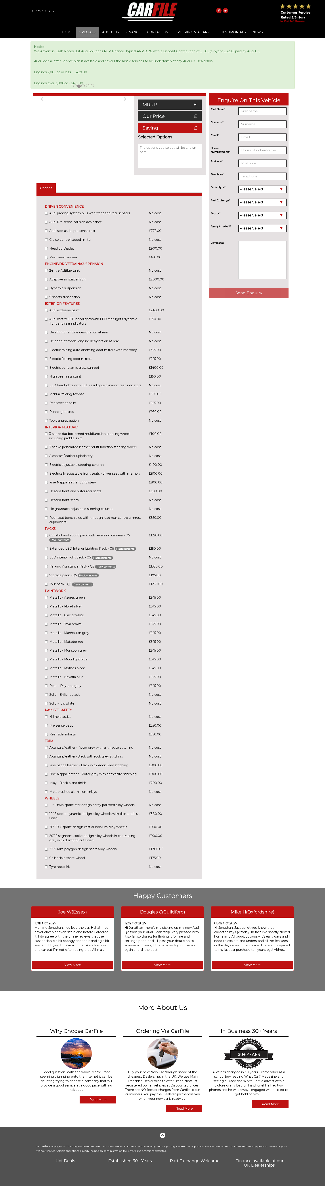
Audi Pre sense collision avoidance (75, 222)
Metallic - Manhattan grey (69, 633)
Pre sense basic (61, 725)
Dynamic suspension (65, 288)
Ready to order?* (221, 226)
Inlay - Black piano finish (67, 783)
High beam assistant (65, 376)
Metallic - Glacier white (66, 615)
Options (46, 188)
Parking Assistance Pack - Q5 (82, 566)
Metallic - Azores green (67, 598)
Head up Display (62, 248)
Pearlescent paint (62, 403)
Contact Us (157, 32)
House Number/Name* (220, 150)
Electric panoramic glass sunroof (74, 368)
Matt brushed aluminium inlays (73, 792)
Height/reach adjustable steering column (81, 509)
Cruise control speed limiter (70, 240)
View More (72, 965)
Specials (87, 32)
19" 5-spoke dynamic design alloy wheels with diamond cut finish (94, 816)
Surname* (217, 122)
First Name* (218, 109)
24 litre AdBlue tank (64, 271)
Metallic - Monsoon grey (68, 650)
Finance (133, 32)
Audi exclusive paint (64, 310)
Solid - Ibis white (61, 703)
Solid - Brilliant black (64, 695)
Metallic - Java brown (65, 624)
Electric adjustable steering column (76, 465)
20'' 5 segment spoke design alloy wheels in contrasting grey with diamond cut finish (92, 838)
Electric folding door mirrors (70, 359)
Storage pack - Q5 (73, 575)
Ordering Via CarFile (195, 32)
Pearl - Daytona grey (65, 686)
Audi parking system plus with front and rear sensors (89, 213)
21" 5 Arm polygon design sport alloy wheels (83, 849)
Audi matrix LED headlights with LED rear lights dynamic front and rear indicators (93, 321)
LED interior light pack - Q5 (80, 557)
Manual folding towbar (66, 394)
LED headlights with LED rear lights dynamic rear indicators (95, 385)
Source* (215, 213)
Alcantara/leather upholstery (71, 456)
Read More (98, 1100)
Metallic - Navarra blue (66, 677)
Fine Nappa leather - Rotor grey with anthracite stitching (93, 774)
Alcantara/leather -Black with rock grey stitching (86, 756)
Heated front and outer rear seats (75, 491)
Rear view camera (63, 257)
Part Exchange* (220, 200)
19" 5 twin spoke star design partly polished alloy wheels (91, 805)
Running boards (61, 412)
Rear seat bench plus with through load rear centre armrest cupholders (95, 520)
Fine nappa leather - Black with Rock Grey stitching (88, 765)
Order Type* (218, 187)
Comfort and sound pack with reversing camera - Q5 (89, 537)
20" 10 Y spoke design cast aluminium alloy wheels (88, 827)
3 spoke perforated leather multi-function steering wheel (93, 447)
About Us (110, 32)
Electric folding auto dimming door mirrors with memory (93, 350)
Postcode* (217, 161)
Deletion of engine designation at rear (78, 332)
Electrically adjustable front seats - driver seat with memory (95, 474)
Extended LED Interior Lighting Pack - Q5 (91, 549)
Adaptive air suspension (67, 279)
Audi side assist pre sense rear (72, 231)
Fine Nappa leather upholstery (72, 482)
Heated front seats (63, 500)
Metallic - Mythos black (67, 668)
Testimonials (233, 32)
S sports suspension (64, 297)
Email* (215, 135)
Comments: (217, 242)
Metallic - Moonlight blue (68, 659)
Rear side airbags (62, 734)
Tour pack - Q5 (70, 584)
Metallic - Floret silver (65, 606)
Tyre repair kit (59, 867)
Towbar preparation (64, 421)
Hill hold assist (60, 717)
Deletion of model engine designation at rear (84, 341)
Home (67, 32)
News (257, 32)
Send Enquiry (248, 293)
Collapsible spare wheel (67, 858)
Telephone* (217, 174)
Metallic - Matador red (66, 642)
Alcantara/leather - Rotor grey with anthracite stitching (91, 748)
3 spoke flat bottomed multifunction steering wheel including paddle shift (89, 436)
